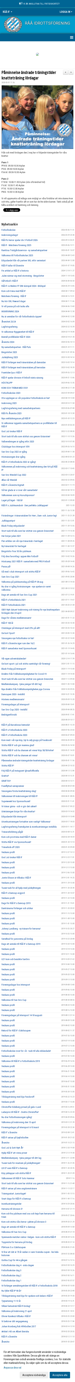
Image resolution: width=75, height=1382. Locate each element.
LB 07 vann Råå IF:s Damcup (14, 1168)
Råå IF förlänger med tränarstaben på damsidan (23, 362)
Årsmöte (5, 1142)
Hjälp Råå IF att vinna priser (14, 1152)
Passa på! (6, 566)
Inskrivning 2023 (9, 403)
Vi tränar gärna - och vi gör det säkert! (19, 806)
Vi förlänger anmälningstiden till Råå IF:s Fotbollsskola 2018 (29, 1285)
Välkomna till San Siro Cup (13, 1000)
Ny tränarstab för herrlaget (13, 546)
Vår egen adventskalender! (13, 658)
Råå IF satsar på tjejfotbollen (14, 1137)
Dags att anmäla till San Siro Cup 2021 (19, 594)
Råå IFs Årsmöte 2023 (11, 413)
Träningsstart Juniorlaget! (13, 1193)
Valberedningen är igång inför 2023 (17, 441)
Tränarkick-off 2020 (10, 847)
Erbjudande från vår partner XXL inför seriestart (23, 260)
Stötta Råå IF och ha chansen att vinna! (19, 755)
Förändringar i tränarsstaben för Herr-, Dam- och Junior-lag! (29, 515)
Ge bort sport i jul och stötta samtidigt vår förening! (25, 663)
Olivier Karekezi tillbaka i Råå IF (16, 1316)
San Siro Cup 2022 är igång (14, 451)
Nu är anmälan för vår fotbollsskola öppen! (21, 316)
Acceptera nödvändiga (34, 1375)
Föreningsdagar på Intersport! (15, 704)
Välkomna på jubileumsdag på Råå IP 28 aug (22, 581)
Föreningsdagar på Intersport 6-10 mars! (20, 1127)
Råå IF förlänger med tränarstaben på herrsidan (23, 367)
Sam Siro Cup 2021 (10, 576)
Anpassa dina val (12, 1367)
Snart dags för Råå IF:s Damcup (16, 1198)
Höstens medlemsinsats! (12, 699)
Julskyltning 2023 (9, 357)
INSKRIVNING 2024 (10, 311)
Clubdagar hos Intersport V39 (15, 446)
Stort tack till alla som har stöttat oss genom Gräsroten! (27, 531)
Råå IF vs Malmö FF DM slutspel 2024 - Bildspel (23, 286)
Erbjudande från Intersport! (14, 816)
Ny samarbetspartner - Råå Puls (16, 347)
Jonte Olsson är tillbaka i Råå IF (16, 877)
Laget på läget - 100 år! (12, 500)
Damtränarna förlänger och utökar (17, 908)
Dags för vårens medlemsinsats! (16, 617)
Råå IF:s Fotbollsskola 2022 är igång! (18, 462)
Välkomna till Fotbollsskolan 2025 (17, 255)
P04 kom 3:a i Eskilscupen (13, 1247)
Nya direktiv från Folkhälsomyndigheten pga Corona (25, 689)
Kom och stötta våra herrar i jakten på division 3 (23, 1221)
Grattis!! (5, 775)
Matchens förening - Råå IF (13, 296)
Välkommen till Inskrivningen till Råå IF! (19, 796)
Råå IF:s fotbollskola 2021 (13, 599)
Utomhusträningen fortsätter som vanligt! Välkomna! (25, 821)
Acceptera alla (59, 1375)
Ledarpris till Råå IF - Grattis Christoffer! (20, 1112)
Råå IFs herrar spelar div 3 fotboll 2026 (19, 240)
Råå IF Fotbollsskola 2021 (13, 605)
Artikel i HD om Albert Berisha (15, 1331)
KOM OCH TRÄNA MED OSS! (14, 387)
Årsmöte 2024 (7, 342)
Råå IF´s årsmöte (9, 1132)
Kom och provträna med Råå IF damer (18, 837)
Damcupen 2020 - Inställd (13, 694)
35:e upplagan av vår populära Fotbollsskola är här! (25, 398)
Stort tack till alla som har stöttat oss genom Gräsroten (27, 679)
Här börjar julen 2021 (11, 536)
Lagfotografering (9, 326)
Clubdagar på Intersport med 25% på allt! (20, 628)
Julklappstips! (8, 520)
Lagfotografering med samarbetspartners (20, 408)
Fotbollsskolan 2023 (10, 393)
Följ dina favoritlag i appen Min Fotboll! (19, 556)
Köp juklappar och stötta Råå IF (16, 1173)
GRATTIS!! (6, 781)
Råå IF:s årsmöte (9, 1336)
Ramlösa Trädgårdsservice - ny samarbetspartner (24, 250)
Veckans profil (8, 852)
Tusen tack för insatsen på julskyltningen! (20, 1163)
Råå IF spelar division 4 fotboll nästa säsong (22, 377)
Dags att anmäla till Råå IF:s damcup (18, 1227)
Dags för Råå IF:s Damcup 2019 (15, 903)
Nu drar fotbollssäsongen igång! (16, 1117)
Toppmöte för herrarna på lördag (16, 1242)
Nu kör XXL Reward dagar (13, 301)
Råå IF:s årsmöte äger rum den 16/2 (18, 643)
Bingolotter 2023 (9, 352)
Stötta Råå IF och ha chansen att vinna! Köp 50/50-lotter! (27, 750)
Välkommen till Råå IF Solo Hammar (17, 1178)
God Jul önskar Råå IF (11, 431)
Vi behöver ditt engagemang (14, 1321)
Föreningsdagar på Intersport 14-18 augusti (21, 1015)
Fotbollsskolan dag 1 (11, 1280)
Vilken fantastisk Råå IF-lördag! (15, 1306)
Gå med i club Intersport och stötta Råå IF (21, 571)
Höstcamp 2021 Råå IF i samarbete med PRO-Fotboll (25, 561)
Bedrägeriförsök (9, 714)
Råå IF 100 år (7, 623)
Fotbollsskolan (8, 230)
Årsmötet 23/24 (8, 321)
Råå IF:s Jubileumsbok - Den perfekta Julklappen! (24, 505)
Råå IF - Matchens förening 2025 (16, 245)
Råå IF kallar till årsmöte (12, 265)
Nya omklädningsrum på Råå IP (15, 418)
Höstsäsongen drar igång (13, 456)
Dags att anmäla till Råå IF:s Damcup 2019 (20, 944)
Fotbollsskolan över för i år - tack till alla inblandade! (26, 1051)
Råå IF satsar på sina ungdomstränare (19, 1188)
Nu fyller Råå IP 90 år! (11, 1290)
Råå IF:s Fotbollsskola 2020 (14, 730)
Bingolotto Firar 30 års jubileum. (16, 551)
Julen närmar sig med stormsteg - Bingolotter (22, 275)
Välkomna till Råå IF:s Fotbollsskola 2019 (20, 1061)
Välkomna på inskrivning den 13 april (18, 1122)
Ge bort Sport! (8, 633)
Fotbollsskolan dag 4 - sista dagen (17, 1265)
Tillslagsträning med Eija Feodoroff (17, 1096)
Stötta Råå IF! (7, 765)
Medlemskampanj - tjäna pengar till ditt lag (21, 1158)
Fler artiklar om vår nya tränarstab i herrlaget (22, 541)
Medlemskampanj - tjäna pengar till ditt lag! (21, 684)
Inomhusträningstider (11, 1203)
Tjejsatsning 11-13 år (11, 1301)
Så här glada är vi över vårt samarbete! (19, 490)
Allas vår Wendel (9, 480)
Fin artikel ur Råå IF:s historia (15, 270)
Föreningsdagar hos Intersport (15, 984)
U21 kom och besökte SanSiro (15, 959)
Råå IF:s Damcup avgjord (13, 893)
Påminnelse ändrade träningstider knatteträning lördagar (27, 760)
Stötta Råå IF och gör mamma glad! (17, 745)
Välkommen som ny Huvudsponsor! (18, 495)
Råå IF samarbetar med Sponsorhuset (19, 648)
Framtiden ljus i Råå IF (11, 372)
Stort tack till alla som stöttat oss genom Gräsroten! (25, 436)
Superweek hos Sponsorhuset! (15, 801)
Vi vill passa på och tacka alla (15, 306)
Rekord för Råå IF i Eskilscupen (16, 1030)
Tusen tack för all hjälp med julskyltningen (21, 888)
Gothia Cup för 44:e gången (14, 1260)
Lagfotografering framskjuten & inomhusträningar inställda (29, 826)
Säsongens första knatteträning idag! (18, 791)
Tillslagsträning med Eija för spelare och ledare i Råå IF (27, 1295)
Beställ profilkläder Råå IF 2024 (15, 337)
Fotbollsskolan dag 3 (11, 1270)
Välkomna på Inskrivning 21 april (16, 1311)
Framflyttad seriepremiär (12, 786)
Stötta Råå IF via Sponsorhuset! (16, 842)
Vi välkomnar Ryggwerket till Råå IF (17, 331)
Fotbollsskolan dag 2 (11, 1275)
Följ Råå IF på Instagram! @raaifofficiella (20, 770)
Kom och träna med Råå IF (13, 291)
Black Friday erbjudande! (13, 525)
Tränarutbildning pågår (12, 831)
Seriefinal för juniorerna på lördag (17, 938)
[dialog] (37, 1363)
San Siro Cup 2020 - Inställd (14, 709)
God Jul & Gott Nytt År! (12, 1147)
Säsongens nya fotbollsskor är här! (17, 638)
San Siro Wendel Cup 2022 (13, 474)
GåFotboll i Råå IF (9, 280)
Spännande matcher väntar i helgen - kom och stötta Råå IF (28, 1237)
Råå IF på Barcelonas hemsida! (15, 724)
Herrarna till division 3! (12, 1208)
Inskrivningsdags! (9, 235)
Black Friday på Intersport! (13, 668)
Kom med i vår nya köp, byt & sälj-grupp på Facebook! (26, 740)
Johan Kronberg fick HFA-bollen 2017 (18, 1326)
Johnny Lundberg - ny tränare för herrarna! (21, 928)
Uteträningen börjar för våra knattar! (18, 811)
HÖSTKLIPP (6, 382)
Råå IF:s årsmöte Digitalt (12, 485)
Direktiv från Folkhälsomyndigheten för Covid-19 (23, 674)
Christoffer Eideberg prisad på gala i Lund (21, 1107)
